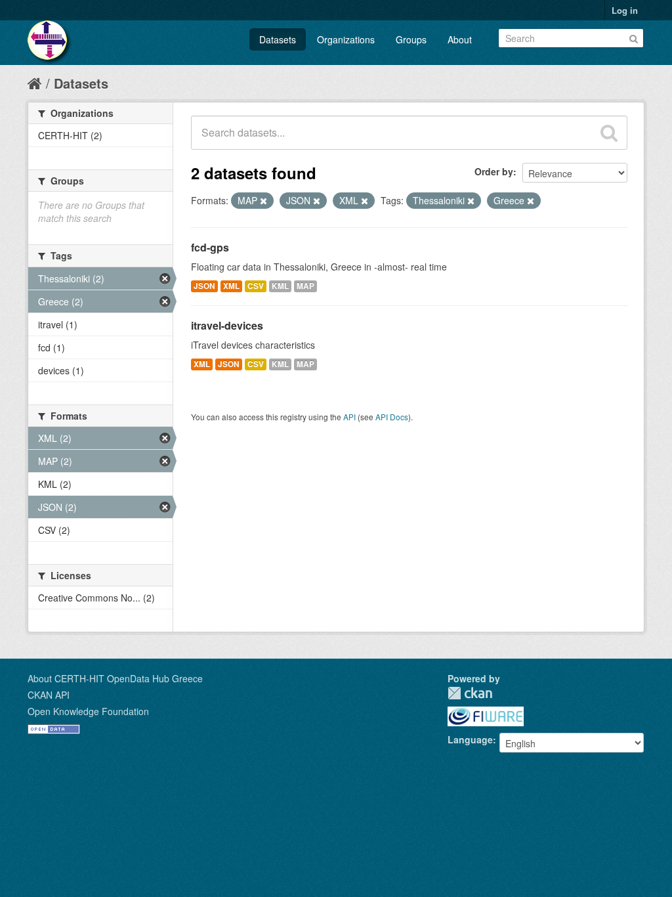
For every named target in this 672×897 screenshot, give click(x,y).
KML (280, 286)
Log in (625, 10)
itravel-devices (227, 325)
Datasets (277, 39)
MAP (305, 286)
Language (470, 739)
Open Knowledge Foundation (88, 711)
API (349, 416)
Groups (411, 39)
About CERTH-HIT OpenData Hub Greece (115, 678)
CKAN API (49, 694)
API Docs (391, 416)
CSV (255, 286)
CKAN (470, 693)
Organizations (346, 39)
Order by (493, 171)
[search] (609, 132)
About (460, 39)
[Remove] (263, 201)
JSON (204, 286)
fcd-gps (210, 247)
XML (231, 286)
